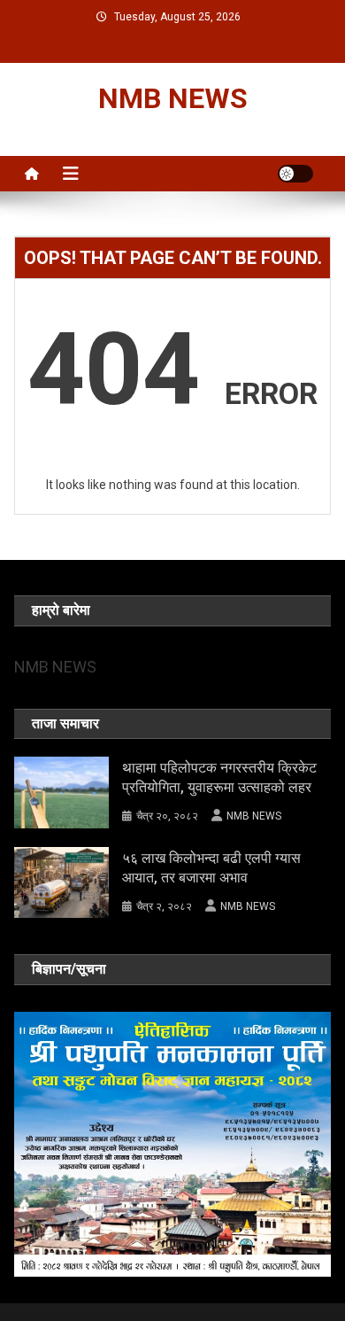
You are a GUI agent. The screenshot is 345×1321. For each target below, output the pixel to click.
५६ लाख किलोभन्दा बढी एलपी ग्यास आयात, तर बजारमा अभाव (211, 868)
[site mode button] (295, 174)
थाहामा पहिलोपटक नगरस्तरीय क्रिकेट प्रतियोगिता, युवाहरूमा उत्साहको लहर (219, 777)
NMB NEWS (173, 98)
